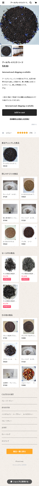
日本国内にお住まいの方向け (19, 119)
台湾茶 (4, 428)
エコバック (5, 441)
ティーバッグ (6, 434)
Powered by (17, 465)
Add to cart (19, 112)
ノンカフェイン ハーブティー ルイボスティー (17, 414)
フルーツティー (7, 421)
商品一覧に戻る (19, 451)
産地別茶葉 (6, 408)
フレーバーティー (7, 401)
